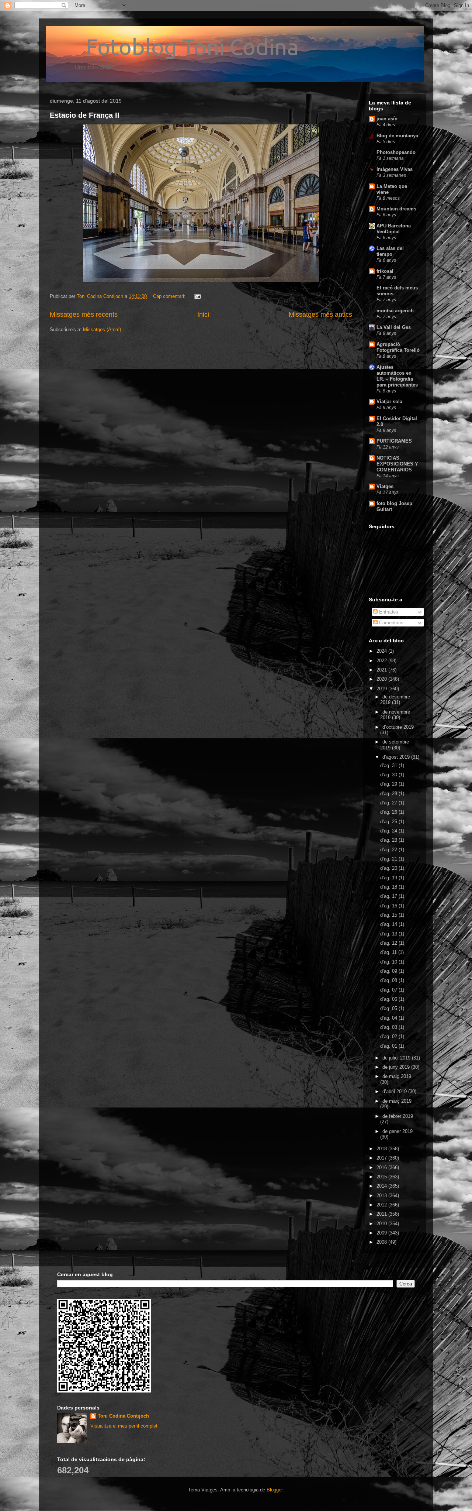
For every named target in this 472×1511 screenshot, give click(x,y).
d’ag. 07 (389, 990)
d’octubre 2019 (398, 727)
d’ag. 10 (389, 962)
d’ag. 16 (389, 906)
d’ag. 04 (389, 1018)
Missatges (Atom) (102, 329)
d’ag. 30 (389, 774)
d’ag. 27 (389, 803)
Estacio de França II (84, 115)
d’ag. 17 (389, 896)
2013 (382, 1195)
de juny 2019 (396, 1067)
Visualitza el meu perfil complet (123, 1426)
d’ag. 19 (389, 877)
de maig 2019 (396, 1076)
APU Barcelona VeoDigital (393, 228)
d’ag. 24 (389, 831)
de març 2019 (397, 1101)
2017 (382, 1158)
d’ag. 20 (389, 868)
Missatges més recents (84, 314)
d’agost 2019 (396, 757)
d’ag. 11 (389, 952)
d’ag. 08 (389, 980)
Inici (203, 314)
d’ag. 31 (389, 765)
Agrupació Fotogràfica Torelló (398, 347)
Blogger (274, 1490)
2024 (382, 651)
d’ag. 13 (389, 934)
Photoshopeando (396, 152)
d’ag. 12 (389, 943)
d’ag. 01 (389, 1046)
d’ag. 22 (389, 849)
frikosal (384, 271)
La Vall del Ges (393, 327)
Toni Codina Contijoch (123, 1416)
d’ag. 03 (389, 1027)
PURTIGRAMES (394, 441)
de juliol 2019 (397, 1058)
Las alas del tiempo (390, 251)
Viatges (384, 486)
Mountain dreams (396, 209)
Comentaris (390, 622)
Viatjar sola (389, 401)
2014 (382, 1186)
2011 (382, 1214)
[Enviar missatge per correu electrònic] (197, 296)
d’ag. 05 (389, 1008)
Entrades (388, 612)
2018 (382, 1148)
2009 (382, 1233)
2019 (382, 688)
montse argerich (395, 310)
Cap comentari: (170, 296)
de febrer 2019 (397, 1116)
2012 (382, 1205)
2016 (382, 1167)
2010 (382, 1223)
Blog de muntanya (397, 135)
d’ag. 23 (389, 840)
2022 (382, 660)
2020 (382, 679)
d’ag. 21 (389, 859)
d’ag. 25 (389, 821)
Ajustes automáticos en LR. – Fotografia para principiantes (397, 376)
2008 (382, 1242)
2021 (382, 670)
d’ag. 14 (389, 924)
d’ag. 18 (389, 887)
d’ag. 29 (389, 784)
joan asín (387, 118)
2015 (382, 1176)
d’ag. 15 (389, 915)
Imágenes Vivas (394, 169)
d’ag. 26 (389, 812)
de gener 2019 (397, 1131)
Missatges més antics (320, 314)
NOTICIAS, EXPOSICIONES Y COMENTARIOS (397, 464)
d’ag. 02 (389, 1036)
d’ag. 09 (389, 971)
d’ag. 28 (389, 793)
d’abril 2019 (395, 1091)
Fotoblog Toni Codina (174, 46)
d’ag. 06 (389, 999)
